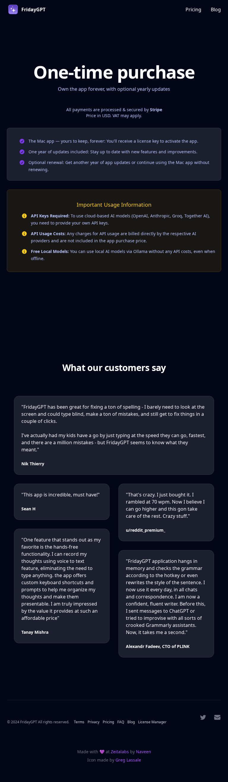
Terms (79, 721)
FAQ (121, 721)
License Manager (152, 721)
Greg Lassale (128, 760)
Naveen (143, 751)
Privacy (94, 721)
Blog (216, 9)
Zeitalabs (120, 751)
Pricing (193, 9)
